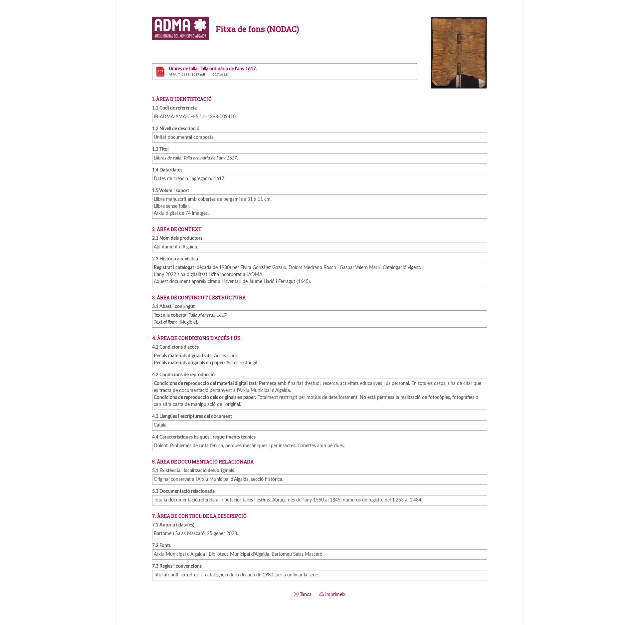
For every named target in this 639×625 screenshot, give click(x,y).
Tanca (305, 594)
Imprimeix (334, 594)
